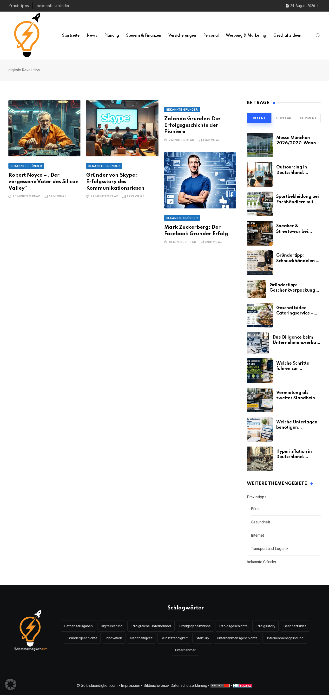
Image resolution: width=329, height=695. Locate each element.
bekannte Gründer (53, 6)
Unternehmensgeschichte (237, 638)
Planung (111, 36)
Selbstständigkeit (174, 638)
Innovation (113, 638)
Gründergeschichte (82, 638)
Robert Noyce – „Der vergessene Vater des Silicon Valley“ (43, 182)
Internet (257, 535)
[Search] (318, 35)
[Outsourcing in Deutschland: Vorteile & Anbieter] (260, 174)
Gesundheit (260, 522)
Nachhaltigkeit (141, 638)
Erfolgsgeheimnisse (195, 626)
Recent (259, 118)
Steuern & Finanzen (143, 36)
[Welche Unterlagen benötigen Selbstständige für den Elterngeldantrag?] (260, 429)
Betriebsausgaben (78, 626)
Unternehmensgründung (284, 638)
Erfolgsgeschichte (233, 626)
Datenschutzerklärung (189, 685)
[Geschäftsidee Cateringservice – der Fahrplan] (260, 315)
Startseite (70, 36)
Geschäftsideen (287, 36)
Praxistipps (18, 6)
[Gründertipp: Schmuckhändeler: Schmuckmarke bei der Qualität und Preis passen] (260, 262)
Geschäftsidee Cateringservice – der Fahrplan (294, 313)
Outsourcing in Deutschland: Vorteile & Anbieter (296, 172)
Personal (211, 36)
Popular (283, 118)
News (92, 36)
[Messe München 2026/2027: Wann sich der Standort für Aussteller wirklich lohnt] (260, 145)
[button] (10, 684)
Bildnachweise (156, 685)
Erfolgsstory (265, 626)
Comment (308, 118)
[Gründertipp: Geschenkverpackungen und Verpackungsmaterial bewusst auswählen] (256, 289)
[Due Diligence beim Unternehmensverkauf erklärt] (258, 343)
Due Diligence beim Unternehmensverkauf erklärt (297, 342)
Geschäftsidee (295, 626)
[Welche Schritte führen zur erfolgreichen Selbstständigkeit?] (260, 370)
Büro (255, 509)
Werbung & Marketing (246, 36)
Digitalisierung (112, 626)
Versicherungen (182, 36)
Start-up (202, 638)
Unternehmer (185, 650)
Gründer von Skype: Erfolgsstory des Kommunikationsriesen (115, 182)
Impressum (130, 685)
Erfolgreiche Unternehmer (151, 626)
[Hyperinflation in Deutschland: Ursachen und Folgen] (260, 459)
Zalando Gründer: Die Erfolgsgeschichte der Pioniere (192, 125)
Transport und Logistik (270, 548)
